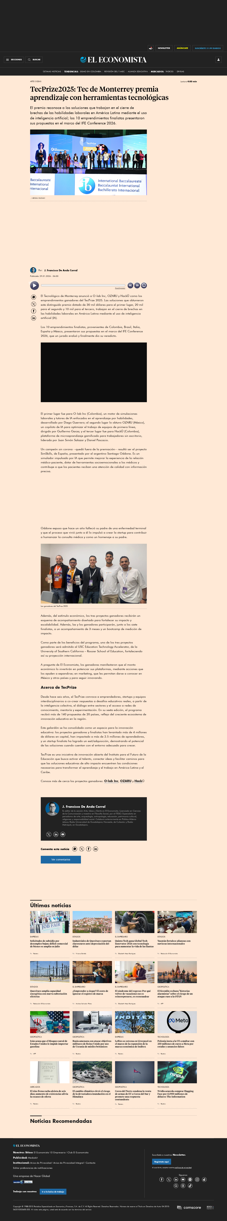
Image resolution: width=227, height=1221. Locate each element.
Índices (170, 71)
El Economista (41, 1152)
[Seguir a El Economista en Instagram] (197, 1179)
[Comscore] (189, 1208)
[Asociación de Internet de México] (210, 1208)
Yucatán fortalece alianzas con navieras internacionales (174, 942)
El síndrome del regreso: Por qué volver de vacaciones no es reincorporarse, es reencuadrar (133, 994)
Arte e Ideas (35, 81)
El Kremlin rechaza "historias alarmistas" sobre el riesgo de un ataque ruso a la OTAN (175, 994)
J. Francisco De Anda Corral (61, 270)
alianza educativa (138, 71)
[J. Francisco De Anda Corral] (33, 270)
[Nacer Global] (22, 1182)
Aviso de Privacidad (41, 1162)
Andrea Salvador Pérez (84, 1003)
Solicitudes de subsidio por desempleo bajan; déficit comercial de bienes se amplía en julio (49, 944)
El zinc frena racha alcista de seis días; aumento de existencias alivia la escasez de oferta (49, 1094)
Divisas (180, 71)
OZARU (125, 781)
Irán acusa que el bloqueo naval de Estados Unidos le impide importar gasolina (49, 1044)
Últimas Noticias (52, 71)
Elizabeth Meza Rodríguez (126, 953)
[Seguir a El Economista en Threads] (183, 1186)
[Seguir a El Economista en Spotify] (190, 1179)
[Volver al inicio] (75, 1145)
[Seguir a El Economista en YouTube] (183, 1179)
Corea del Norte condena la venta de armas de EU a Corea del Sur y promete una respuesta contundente (133, 1095)
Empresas (34, 937)
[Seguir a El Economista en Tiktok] (190, 1186)
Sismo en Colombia (90, 71)
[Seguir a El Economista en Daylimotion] (204, 1179)
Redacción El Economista (169, 953)
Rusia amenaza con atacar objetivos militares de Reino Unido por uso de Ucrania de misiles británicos (92, 1044)
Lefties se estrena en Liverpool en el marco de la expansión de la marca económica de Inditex (133, 1044)
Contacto (91, 1162)
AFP (162, 1003)
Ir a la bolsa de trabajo (53, 1192)
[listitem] (34, 285)
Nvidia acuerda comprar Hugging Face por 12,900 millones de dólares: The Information (176, 1094)
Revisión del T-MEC (114, 71)
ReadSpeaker (120, 288)
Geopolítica (163, 987)
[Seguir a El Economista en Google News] (176, 1186)
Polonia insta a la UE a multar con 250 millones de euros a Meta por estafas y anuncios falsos (176, 1044)
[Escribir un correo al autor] (62, 834)
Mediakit (33, 1157)
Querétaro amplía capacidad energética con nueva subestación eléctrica (48, 994)
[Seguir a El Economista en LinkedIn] (176, 1179)
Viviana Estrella (81, 953)
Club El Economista (77, 1152)
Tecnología (163, 1037)
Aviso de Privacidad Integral (68, 1162)
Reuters (35, 953)
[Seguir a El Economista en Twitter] (169, 1179)
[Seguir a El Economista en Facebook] (162, 1179)
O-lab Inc (111, 781)
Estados (76, 937)
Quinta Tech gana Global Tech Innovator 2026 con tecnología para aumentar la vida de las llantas (134, 944)
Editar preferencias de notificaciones (33, 1168)
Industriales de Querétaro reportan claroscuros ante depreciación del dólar (92, 944)
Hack (138, 781)
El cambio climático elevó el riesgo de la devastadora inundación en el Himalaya (92, 1094)
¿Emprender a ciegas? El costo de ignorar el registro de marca (91, 992)
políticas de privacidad (182, 1167)
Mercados (35, 1087)
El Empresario (121, 937)
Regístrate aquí (161, 1162)
